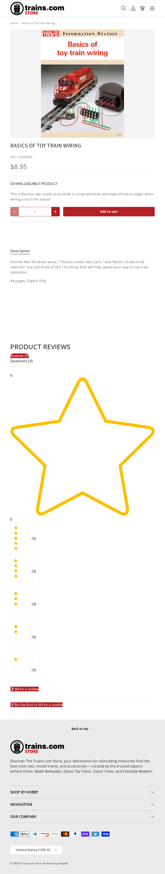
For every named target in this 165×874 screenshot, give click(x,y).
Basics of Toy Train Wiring (38, 23)
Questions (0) (21, 361)
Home (14, 23)
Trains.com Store (31, 863)
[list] (82, 84)
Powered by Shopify (55, 863)
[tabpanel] (82, 271)
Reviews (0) (19, 355)
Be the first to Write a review (39, 704)
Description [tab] (20, 251)
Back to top (80, 729)
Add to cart (109, 211)
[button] (142, 8)
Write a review (26, 689)
